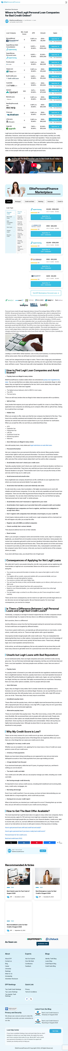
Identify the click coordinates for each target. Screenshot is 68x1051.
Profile (42, 850)
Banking (40, 201)
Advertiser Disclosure (11, 9)
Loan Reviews (27, 20)
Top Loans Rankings (11, 992)
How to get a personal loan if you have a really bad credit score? (25, 831)
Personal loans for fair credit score (16, 835)
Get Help (55, 1031)
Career (7, 966)
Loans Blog (48, 961)
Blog (6, 963)
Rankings (8, 971)
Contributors (29, 963)
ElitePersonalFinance (16, 20)
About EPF (8, 958)
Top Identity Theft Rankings (10, 995)
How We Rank (29, 961)
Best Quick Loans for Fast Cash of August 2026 (18, 892)
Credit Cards (61, 201)
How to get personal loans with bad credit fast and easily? (23, 827)
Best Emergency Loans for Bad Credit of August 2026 (46, 892)
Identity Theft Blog (50, 958)
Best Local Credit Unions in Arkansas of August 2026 (50, 1014)
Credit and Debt (29, 201)
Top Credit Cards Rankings (13, 989)
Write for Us (8, 973)
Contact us (8, 961)
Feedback (28, 966)
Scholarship (8, 976)
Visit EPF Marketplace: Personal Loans (46, 293)
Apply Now (54, 38)
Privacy (27, 989)
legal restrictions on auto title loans (41, 445)
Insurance (50, 201)
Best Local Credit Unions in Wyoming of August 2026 (50, 1022)
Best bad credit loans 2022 (13, 838)
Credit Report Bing (50, 963)
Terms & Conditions (31, 992)
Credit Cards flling (50, 966)
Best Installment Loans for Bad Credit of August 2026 (17, 926)
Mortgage (18, 201)
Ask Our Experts (30, 958)
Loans (34, 20)
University (8, 968)
